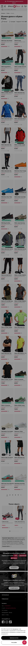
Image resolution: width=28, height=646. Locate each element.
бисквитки (15, 629)
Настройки (14, 642)
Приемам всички (14, 638)
